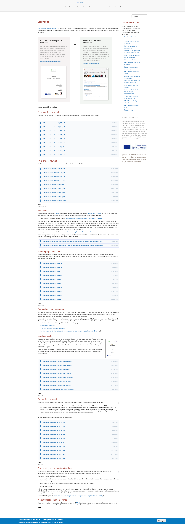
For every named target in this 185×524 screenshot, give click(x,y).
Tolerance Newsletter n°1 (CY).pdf (54, 422)
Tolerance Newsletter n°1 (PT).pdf (54, 450)
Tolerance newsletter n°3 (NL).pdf (54, 189)
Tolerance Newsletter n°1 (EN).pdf (54, 430)
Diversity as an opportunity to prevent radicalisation (132, 51)
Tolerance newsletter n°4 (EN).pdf (54, 123)
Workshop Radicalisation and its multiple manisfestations (131, 92)
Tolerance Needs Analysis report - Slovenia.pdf (58, 389)
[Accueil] (80, 3)
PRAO (78, 503)
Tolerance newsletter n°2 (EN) (52, 263)
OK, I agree (161, 521)
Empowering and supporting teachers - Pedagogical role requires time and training (78, 496)
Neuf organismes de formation (47, 29)
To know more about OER (47, 326)
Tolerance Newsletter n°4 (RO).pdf (54, 155)
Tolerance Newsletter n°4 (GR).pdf (54, 143)
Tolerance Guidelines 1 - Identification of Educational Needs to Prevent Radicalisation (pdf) (73, 241)
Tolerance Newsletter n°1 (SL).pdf (54, 458)
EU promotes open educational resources (52, 328)
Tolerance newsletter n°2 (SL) (52, 279)
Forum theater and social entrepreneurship (132, 56)
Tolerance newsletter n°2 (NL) (52, 299)
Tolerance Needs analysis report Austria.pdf (57, 361)
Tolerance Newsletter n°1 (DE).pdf (54, 426)
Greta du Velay (119, 7)
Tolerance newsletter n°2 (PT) (52, 271)
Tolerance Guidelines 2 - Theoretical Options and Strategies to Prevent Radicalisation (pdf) (73, 245)
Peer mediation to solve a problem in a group (132, 82)
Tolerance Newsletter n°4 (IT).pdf (53, 147)
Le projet (96, 7)
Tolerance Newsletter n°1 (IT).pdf (53, 442)
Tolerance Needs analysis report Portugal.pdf (57, 373)
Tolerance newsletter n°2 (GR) (52, 291)
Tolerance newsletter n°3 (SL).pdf (54, 197)
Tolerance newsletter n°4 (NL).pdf (54, 127)
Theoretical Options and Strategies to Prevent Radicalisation (85, 232)
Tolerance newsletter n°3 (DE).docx (54, 201)
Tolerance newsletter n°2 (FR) (52, 267)
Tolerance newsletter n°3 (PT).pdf (54, 193)
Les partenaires (107, 7)
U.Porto (56, 214)
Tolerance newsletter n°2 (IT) (52, 295)
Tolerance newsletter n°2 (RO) (52, 275)
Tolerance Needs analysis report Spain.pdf (57, 381)
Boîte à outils (87, 7)
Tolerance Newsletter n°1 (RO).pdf (54, 454)
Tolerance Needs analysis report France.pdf (57, 385)
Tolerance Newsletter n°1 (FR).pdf (54, 438)
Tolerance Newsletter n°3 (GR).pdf (54, 181)
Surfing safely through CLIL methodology (131, 97)
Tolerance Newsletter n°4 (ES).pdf (54, 135)
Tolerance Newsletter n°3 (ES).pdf (54, 173)
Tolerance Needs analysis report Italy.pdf (56, 369)
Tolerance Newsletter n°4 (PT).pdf (54, 151)
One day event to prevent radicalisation (132, 77)
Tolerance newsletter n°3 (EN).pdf (54, 169)
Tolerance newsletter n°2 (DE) (52, 283)
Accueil (63, 7)
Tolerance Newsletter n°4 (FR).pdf (54, 139)
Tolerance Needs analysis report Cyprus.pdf (57, 365)
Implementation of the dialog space (130, 47)
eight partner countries (94, 214)
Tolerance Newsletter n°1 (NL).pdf (54, 446)
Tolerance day (128, 110)
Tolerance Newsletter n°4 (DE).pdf (54, 131)
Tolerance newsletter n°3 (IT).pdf (53, 185)
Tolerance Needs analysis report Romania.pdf (58, 377)
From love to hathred (130, 60)
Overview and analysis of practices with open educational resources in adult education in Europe (69, 331)
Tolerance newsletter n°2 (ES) (52, 287)
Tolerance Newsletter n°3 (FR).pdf (54, 177)
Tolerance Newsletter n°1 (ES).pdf (54, 434)
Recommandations (74, 7)
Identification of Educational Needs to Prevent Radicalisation (84, 218)
